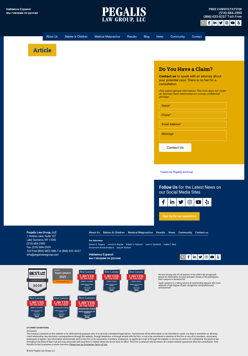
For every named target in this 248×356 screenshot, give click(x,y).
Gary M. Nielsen (124, 247)
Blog (146, 36)
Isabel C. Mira (170, 244)
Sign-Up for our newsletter (179, 216)
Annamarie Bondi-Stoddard (101, 247)
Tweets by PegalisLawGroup (176, 172)
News (159, 36)
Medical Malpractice (107, 36)
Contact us (201, 232)
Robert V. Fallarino (134, 244)
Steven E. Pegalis (97, 244)
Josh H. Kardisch (153, 244)
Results (132, 36)
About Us (52, 36)
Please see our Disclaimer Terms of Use (88, 344)
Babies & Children (76, 36)
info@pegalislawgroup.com (43, 254)
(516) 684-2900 (230, 12)
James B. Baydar (115, 244)
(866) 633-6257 (215, 16)
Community (178, 36)
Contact (197, 36)
